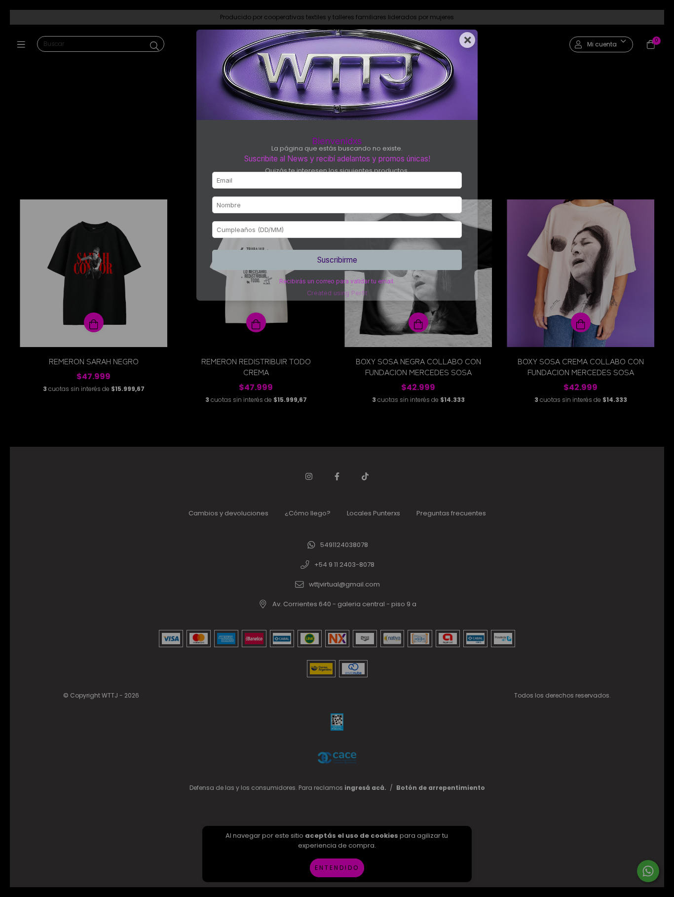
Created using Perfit (337, 293)
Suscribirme (337, 260)
